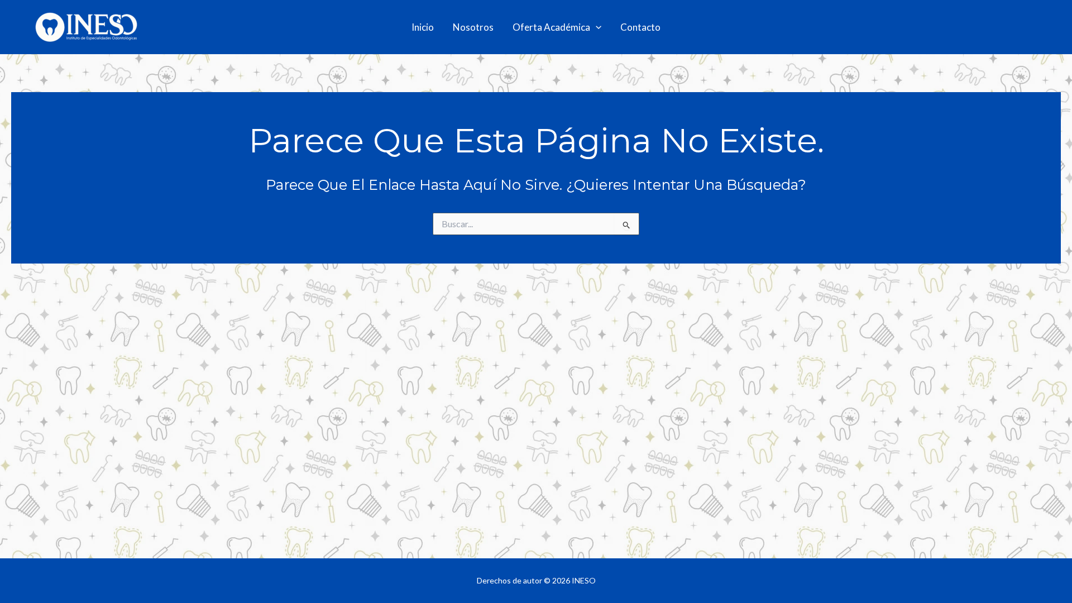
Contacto (640, 27)
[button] (595, 27)
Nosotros (473, 27)
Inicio (422, 27)
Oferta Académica (551, 27)
